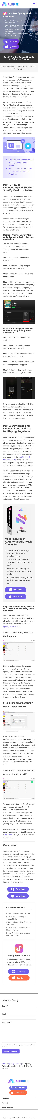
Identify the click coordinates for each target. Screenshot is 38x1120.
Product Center (19, 1088)
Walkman (8, 835)
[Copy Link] (18, 69)
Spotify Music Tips (15, 1064)
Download (17, 590)
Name (5, 1006)
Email (4, 1014)
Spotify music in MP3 (11, 627)
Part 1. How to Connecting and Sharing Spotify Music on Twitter (21, 162)
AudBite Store (19, 1092)
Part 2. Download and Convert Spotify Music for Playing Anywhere (21, 171)
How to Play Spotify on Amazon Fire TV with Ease (18, 934)
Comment (6, 1022)
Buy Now (20, 978)
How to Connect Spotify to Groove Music (16, 918)
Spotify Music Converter (19, 955)
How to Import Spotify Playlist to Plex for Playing (18, 928)
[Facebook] (11, 69)
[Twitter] (15, 69)
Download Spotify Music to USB (18, 914)
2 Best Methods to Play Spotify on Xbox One (19, 923)
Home (4, 1064)
